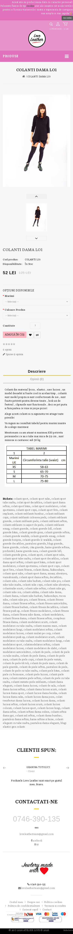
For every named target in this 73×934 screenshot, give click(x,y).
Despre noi (33, 902)
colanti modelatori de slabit (41, 648)
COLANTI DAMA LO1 (39, 76)
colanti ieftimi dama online (33, 711)
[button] (71, 13)
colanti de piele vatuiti (48, 659)
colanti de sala (47, 685)
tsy (36, 844)
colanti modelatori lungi (48, 640)
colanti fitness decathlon (44, 607)
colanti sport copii (26, 510)
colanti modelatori (52, 614)
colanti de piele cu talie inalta (20, 670)
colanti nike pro (51, 581)
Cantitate (9, 325)
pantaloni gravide (35, 543)
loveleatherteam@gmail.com (36, 834)
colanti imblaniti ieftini (53, 521)
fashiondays (57, 569)
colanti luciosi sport (24, 708)
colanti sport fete (48, 510)
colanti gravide (19, 528)
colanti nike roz (12, 592)
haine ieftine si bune (42, 719)
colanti (24, 547)
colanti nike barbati (29, 581)
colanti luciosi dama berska (41, 693)
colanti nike (10, 581)
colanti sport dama (35, 573)
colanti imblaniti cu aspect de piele (23, 525)
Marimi (9, 296)
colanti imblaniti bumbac (29, 513)
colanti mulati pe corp (38, 633)
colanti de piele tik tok (16, 663)
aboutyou (61, 573)
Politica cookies (53, 902)
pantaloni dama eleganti (45, 723)
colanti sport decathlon (45, 558)
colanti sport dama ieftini (33, 577)
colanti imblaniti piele (26, 521)
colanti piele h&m (49, 670)
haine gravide (11, 547)
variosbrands (10, 577)
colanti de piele (41, 652)
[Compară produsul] (37, 335)
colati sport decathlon (29, 502)
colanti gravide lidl (41, 528)
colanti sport (21, 498)
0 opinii (7, 349)
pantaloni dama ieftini (16, 719)
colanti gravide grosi (31, 532)
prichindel (9, 551)
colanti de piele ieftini (32, 667)
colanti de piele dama (33, 655)
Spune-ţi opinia (14, 354)
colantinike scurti (13, 588)
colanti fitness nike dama (25, 614)
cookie (30, 5)
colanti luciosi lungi (48, 708)
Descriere (37, 371)
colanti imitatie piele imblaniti (28, 682)
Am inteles (67, 18)
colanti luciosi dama (43, 700)
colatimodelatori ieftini (36, 644)
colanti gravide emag (43, 536)
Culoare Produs (15, 309)
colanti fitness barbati (15, 607)
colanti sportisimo (27, 566)
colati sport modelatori (45, 506)
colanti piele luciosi (36, 674)
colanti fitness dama (14, 618)
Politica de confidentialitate (24, 905)
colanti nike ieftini (35, 588)
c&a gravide (37, 547)
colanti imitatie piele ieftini (25, 678)
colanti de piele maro (42, 663)
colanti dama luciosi (25, 685)
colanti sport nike (40, 498)
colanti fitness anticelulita (51, 603)
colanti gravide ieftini (56, 532)
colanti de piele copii (22, 659)
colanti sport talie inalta (17, 558)
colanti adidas (31, 592)
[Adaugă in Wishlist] (30, 335)
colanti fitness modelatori (36, 611)
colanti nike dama (50, 592)
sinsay (51, 573)
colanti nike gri (56, 588)
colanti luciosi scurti (30, 704)
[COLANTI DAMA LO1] (36, 141)
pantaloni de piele (56, 667)
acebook (37, 840)
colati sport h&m (20, 506)
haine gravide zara (27, 551)
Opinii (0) (37, 379)
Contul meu (16, 902)
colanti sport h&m (35, 562)
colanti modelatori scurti (33, 622)
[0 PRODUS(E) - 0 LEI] (66, 24)
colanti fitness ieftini (23, 603)
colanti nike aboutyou (56, 584)
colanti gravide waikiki (16, 536)
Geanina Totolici (38, 767)
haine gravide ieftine (57, 547)
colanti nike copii (33, 584)
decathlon (56, 577)
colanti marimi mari (45, 625)
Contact (47, 909)
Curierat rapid (30, 909)
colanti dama (41, 569)
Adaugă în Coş (14, 334)
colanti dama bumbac (49, 715)
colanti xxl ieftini (25, 715)
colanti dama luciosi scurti (41, 689)
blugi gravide (55, 543)
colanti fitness (23, 569)
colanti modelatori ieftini (38, 629)
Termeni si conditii (55, 905)
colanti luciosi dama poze (39, 696)
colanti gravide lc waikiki (37, 539)
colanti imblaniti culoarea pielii (28, 517)
